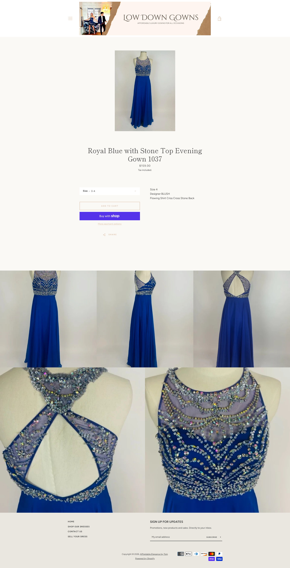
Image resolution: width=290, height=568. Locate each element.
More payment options (110, 223)
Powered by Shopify (145, 558)
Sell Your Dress (77, 536)
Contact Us (75, 531)
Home (71, 521)
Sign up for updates (166, 522)
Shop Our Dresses (79, 526)
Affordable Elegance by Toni (154, 554)
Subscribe (212, 537)
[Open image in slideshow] (145, 90)
